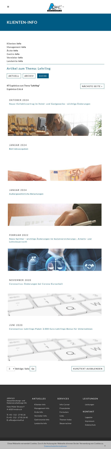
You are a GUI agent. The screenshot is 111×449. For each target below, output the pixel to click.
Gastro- (13, 54)
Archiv (29, 76)
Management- (16, 47)
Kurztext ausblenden (87, 368)
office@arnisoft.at (16, 420)
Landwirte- (15, 61)
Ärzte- (12, 50)
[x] (105, 446)
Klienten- (14, 43)
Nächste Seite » (92, 86)
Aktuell (14, 76)
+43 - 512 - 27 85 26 (17, 415)
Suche (43, 76)
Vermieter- (15, 57)
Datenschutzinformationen (55, 446)
